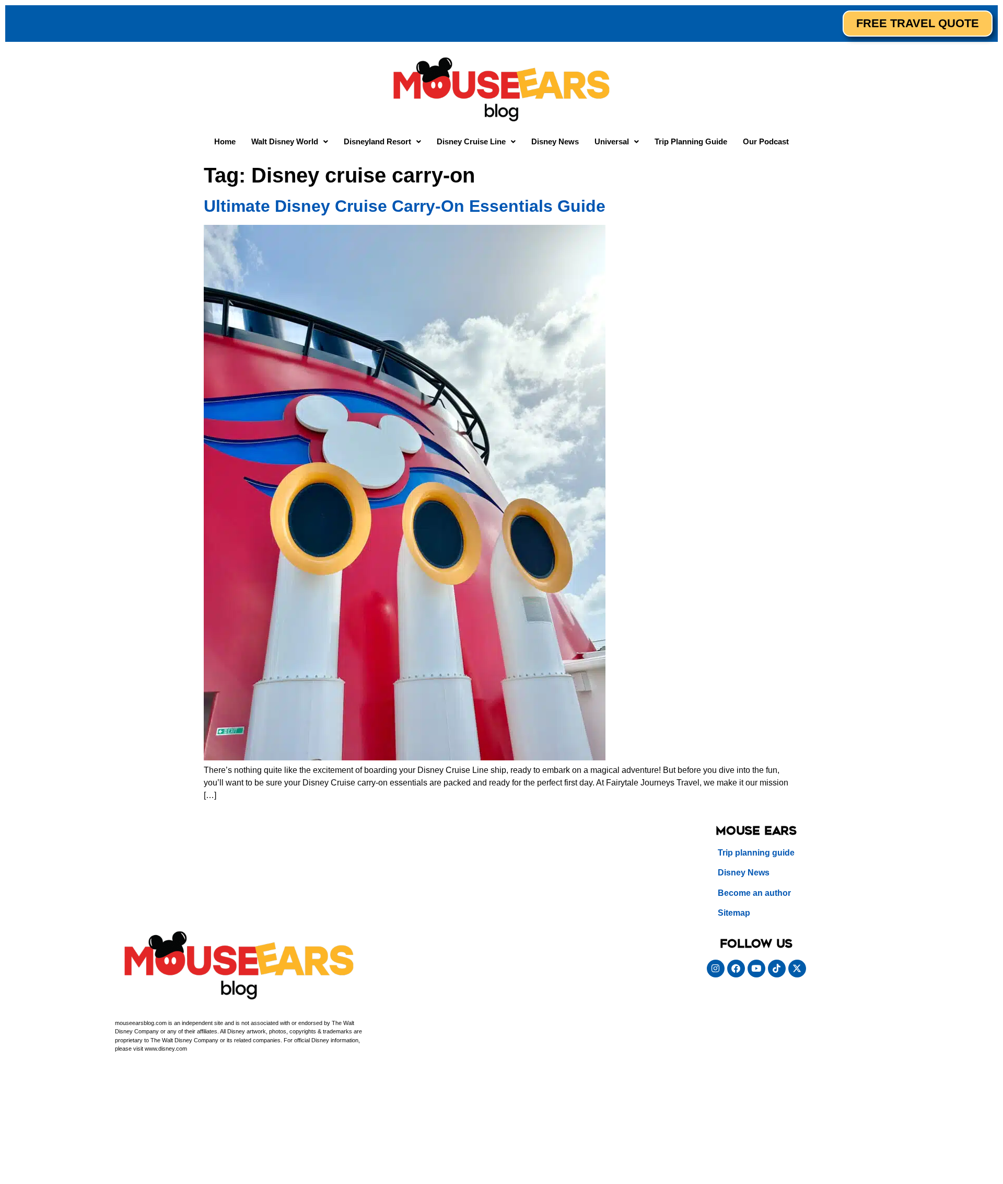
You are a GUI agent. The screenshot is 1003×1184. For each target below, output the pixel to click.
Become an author (754, 893)
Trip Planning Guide (691, 141)
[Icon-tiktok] (777, 968)
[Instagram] (716, 968)
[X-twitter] (797, 968)
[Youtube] (756, 968)
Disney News (555, 141)
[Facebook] (736, 968)
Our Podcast (766, 141)
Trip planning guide (756, 852)
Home (225, 141)
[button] (289, 141)
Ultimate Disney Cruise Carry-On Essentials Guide (404, 206)
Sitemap (734, 912)
